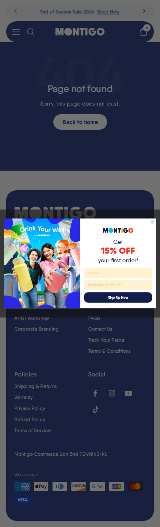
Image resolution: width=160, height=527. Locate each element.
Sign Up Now (118, 297)
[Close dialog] (153, 222)
